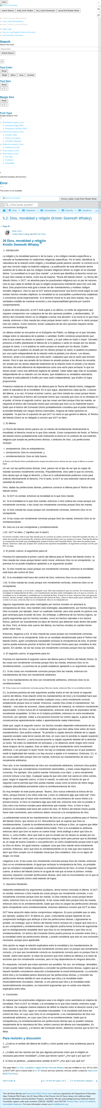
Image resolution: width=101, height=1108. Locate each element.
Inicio (14, 210)
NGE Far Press (39, 234)
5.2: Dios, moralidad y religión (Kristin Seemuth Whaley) (40, 1067)
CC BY (38, 1071)
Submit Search (8, 53)
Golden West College (21, 234)
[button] (9, 160)
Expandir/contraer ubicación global (96, 209)
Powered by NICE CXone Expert (40, 1093)
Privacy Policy (72, 1101)
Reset (4, 71)
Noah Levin (17, 231)
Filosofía (69, 210)
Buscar (7, 205)
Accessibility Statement (12, 1104)
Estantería (30, 210)
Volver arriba (8, 1081)
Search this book (7, 45)
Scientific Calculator (13, 141)
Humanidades (50, 210)
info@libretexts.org (60, 1104)
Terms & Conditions (87, 1101)
